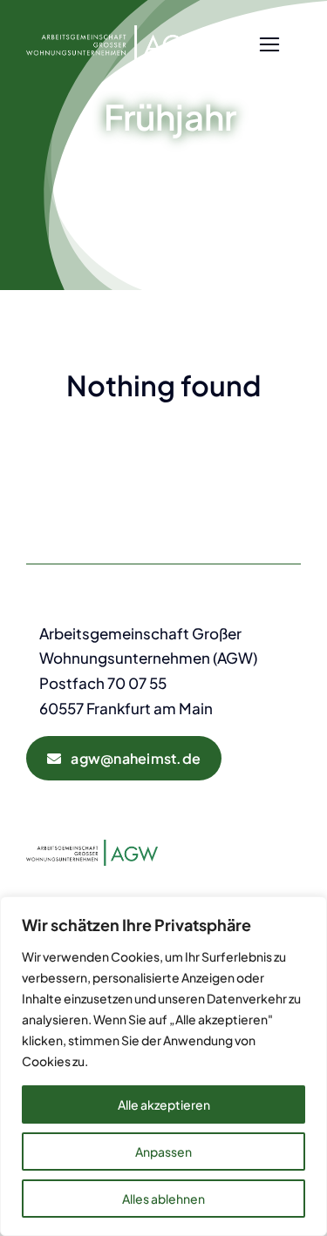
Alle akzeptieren (164, 1104)
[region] (163, 1066)
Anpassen (163, 1151)
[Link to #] (269, 45)
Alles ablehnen (163, 1198)
